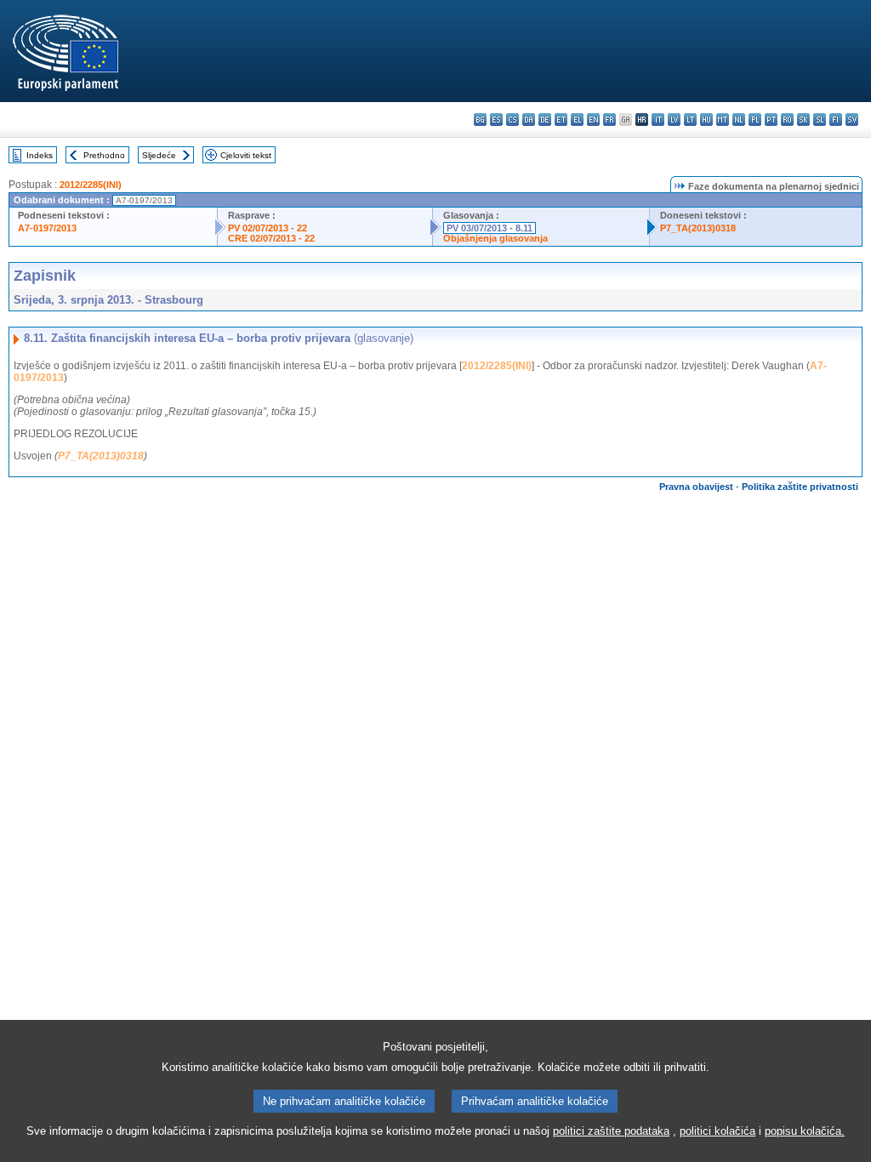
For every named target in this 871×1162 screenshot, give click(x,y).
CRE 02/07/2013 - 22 (271, 238)
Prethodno (104, 155)
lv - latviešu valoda (674, 119)
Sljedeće (159, 155)
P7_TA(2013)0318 (698, 228)
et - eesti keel (561, 119)
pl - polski (755, 119)
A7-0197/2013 (47, 228)
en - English (593, 119)
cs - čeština (512, 119)
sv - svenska (851, 119)
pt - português (771, 119)
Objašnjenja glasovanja (495, 238)
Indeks (39, 155)
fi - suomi (835, 119)
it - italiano (658, 119)
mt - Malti (722, 119)
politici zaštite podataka (611, 1131)
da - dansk (528, 119)
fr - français (609, 119)
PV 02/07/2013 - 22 (267, 228)
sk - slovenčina (803, 119)
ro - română (787, 119)
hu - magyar (706, 119)
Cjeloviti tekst (245, 155)
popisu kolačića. (805, 1131)
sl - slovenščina (819, 119)
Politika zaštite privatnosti (800, 486)
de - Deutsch (544, 119)
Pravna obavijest (696, 486)
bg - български (480, 119)
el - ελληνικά (577, 119)
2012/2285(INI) (91, 184)
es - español (496, 119)
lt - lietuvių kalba (690, 119)
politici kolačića (717, 1131)
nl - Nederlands (738, 119)
